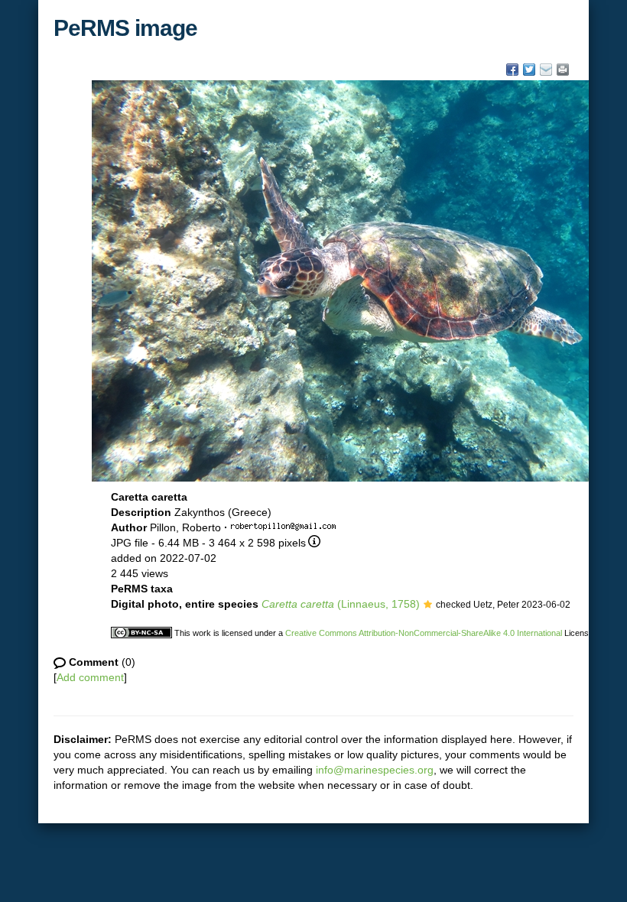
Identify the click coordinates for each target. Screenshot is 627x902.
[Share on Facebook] (512, 69)
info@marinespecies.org (375, 770)
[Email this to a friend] (563, 69)
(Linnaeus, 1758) (341, 604)
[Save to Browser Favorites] (546, 69)
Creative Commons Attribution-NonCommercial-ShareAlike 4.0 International (423, 633)
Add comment (90, 677)
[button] (428, 605)
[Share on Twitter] (529, 69)
